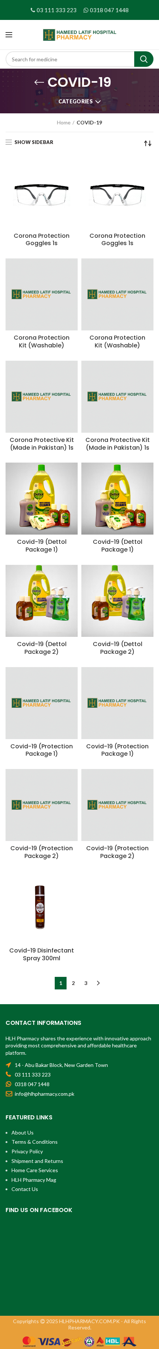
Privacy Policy (27, 1151)
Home (64, 122)
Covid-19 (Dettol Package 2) (42, 648)
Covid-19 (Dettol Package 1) (42, 546)
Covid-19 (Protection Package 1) (41, 750)
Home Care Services (34, 1170)
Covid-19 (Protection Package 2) (41, 852)
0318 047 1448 (109, 10)
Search (143, 59)
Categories (75, 101)
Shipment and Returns (37, 1161)
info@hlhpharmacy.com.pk (44, 1094)
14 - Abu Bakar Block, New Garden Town (61, 1065)
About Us (22, 1132)
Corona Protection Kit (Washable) (42, 342)
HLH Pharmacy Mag (33, 1180)
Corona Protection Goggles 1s (42, 240)
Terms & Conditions (34, 1142)
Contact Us (24, 1189)
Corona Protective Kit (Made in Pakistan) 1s (42, 444)
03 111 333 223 (57, 10)
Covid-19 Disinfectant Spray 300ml (41, 954)
